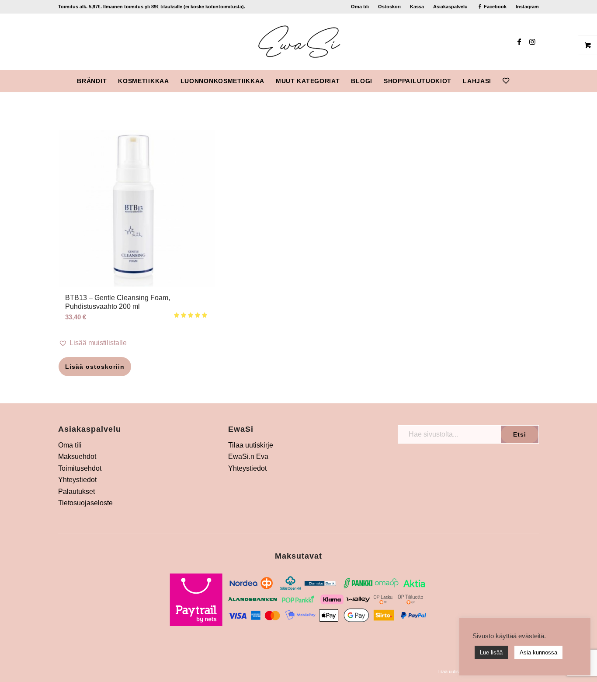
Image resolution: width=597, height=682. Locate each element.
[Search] (520, 81)
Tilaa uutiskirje (250, 445)
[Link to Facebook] (519, 41)
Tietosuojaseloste (85, 503)
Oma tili (360, 6)
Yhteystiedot (77, 479)
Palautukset (76, 491)
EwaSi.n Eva (248, 456)
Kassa (417, 6)
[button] (137, 343)
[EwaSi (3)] (298, 41)
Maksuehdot (77, 456)
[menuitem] (360, 6)
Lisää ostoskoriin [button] (95, 366)
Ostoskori (389, 6)
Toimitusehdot (79, 468)
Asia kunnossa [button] (538, 652)
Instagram (527, 6)
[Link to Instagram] (532, 41)
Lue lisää (491, 652)
